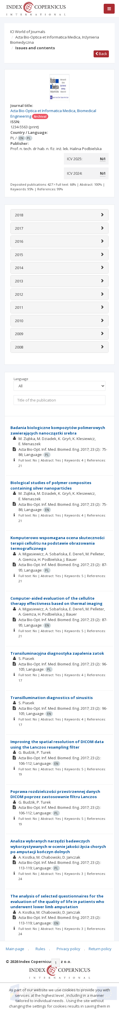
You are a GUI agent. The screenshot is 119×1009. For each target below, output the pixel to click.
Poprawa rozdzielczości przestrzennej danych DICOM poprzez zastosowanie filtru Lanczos (55, 794)
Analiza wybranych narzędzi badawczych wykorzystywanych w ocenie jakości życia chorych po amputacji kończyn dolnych (58, 846)
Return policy (100, 948)
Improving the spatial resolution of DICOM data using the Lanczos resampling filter (57, 744)
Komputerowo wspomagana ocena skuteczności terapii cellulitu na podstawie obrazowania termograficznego (57, 543)
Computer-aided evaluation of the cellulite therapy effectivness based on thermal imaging (56, 601)
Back (102, 53)
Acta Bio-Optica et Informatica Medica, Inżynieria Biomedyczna (54, 39)
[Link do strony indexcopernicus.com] (59, 971)
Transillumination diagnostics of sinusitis (51, 697)
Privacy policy (68, 948)
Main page (15, 948)
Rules (40, 948)
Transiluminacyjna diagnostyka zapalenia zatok (57, 653)
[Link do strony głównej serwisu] (36, 8)
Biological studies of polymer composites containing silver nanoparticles (50, 485)
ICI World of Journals (27, 31)
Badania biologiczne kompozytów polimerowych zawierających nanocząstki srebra (57, 430)
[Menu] (109, 9)
